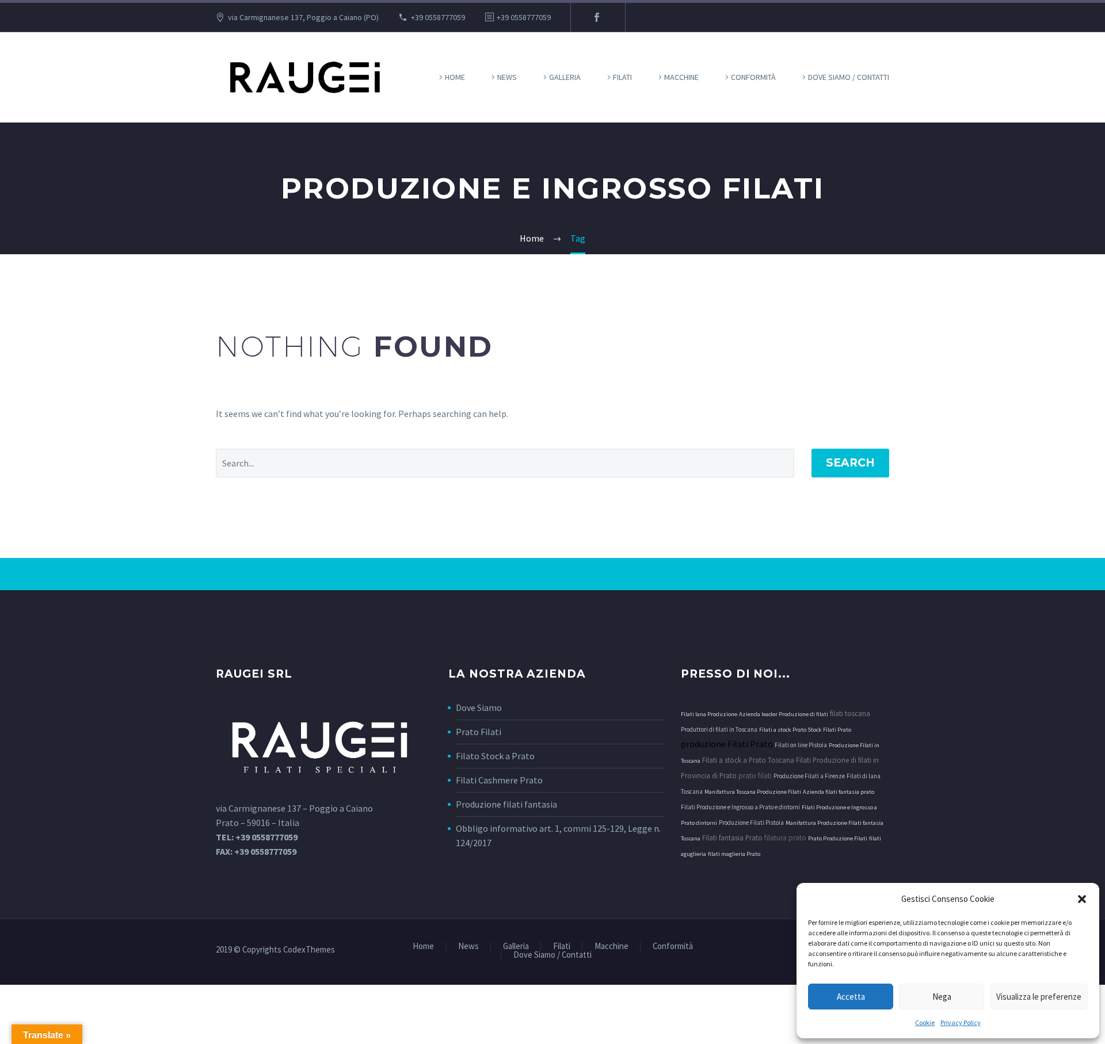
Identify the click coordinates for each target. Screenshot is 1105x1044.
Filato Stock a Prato (495, 756)
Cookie (925, 1022)
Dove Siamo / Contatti (848, 77)
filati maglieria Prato (734, 854)
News (507, 77)
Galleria (565, 77)
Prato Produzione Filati (837, 838)
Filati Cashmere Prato (499, 780)
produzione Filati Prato (727, 743)
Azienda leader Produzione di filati (783, 714)
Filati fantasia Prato (732, 837)
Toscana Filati (789, 759)
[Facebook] (596, 17)
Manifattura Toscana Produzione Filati (752, 792)
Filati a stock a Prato (734, 759)
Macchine (681, 77)
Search (850, 462)
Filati (622, 77)
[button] (1082, 899)
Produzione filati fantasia (506, 804)
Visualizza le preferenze (1038, 996)
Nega (941, 996)
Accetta (851, 996)
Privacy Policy (960, 1022)
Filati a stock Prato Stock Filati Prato (805, 729)
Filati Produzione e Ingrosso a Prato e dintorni (740, 807)
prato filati (755, 776)
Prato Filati (478, 731)
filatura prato (785, 838)
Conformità (753, 77)
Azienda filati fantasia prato (838, 792)
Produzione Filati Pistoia (751, 823)
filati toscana (850, 713)
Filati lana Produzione (709, 714)
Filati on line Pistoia (801, 745)
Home (455, 77)
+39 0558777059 (438, 17)
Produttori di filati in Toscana (719, 729)
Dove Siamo (479, 707)
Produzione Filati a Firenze (809, 776)
